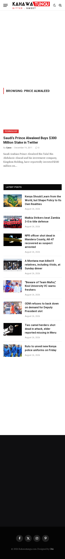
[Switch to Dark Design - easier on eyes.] (54, 5)
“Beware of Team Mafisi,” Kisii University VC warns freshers (40, 286)
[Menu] (5, 5)
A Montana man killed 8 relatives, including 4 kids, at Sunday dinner (42, 264)
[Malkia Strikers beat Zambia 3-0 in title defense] (13, 222)
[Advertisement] (32, 49)
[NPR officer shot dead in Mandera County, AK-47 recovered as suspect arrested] (13, 240)
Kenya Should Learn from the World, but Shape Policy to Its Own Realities (43, 200)
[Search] (60, 5)
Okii (52, 548)
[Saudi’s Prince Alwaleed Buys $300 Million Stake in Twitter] (32, 117)
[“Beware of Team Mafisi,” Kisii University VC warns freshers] (13, 286)
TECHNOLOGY (11, 131)
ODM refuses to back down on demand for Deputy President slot (42, 307)
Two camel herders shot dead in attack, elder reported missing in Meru (41, 328)
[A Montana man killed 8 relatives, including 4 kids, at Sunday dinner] (13, 265)
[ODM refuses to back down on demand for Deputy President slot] (13, 308)
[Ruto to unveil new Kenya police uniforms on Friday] (13, 350)
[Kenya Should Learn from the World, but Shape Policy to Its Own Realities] (13, 200)
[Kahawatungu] (31, 5)
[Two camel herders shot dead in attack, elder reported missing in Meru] (13, 329)
